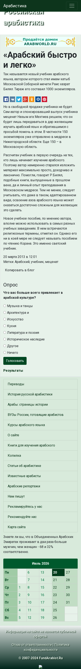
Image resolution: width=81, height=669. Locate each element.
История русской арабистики (30, 394)
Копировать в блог (19, 270)
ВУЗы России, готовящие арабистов (36, 415)
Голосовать (15, 361)
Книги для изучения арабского (31, 445)
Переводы (16, 384)
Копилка (14, 456)
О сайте (13, 435)
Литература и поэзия (23, 333)
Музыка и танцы (20, 306)
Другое (12, 346)
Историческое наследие (26, 339)
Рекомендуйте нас (22, 517)
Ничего (12, 353)
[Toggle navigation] (72, 6)
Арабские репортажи (24, 486)
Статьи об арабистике (24, 466)
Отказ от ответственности (32, 645)
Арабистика (14, 5)
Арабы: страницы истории (28, 404)
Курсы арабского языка (26, 425)
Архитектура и (18, 313)
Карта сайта (17, 527)
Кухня (11, 326)
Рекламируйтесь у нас (25, 507)
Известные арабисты (24, 476)
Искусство (15, 319)
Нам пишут (16, 496)
